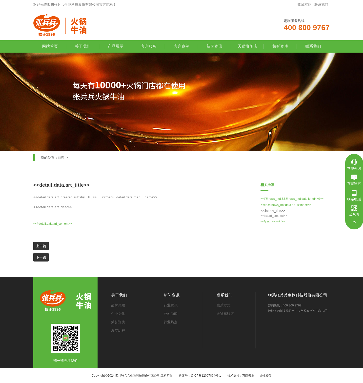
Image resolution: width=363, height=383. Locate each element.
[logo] (65, 25)
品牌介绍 (118, 305)
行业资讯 (171, 305)
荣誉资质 (280, 46)
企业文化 (118, 314)
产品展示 (115, 46)
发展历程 (118, 330)
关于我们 (83, 46)
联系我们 (321, 4)
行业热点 (171, 322)
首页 (61, 157)
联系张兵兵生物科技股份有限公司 (297, 295)
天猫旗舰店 (247, 46)
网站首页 (50, 46)
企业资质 (266, 375)
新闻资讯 (214, 46)
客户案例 (181, 46)
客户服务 (149, 46)
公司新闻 (171, 314)
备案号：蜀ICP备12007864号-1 (200, 375)
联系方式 (223, 305)
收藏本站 (304, 4)
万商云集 (248, 375)
